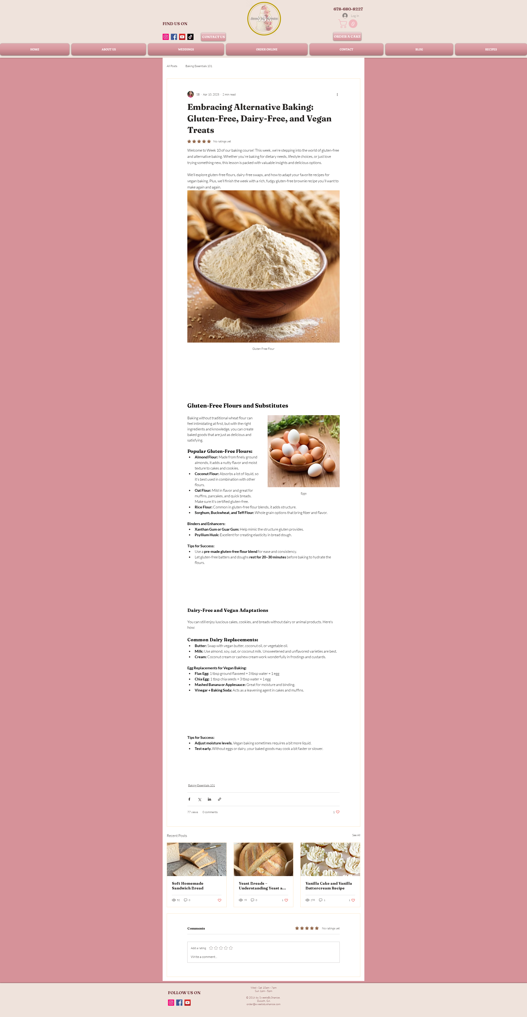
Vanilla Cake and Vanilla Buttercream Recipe (328, 885)
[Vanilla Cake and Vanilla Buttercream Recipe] (330, 859)
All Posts (172, 66)
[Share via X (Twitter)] (199, 799)
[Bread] (263, 859)
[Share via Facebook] (189, 799)
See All (356, 835)
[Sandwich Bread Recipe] (196, 859)
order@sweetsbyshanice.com (263, 1004)
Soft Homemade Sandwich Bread (187, 885)
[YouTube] (182, 37)
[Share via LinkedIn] (209, 799)
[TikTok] (190, 37)
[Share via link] (220, 799)
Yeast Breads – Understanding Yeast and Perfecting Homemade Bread (263, 885)
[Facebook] (174, 37)
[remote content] (263, 374)
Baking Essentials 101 (198, 66)
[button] (348, 23)
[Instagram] (166, 37)
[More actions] (337, 94)
